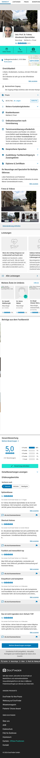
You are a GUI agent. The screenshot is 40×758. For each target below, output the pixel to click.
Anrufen (20, 52)
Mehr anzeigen (33, 81)
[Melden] (37, 515)
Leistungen (16, 2)
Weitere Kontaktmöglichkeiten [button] (18, 107)
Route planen (8, 62)
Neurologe (14, 661)
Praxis (26, 2)
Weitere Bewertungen (9, 441)
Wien (23, 661)
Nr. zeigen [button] (17, 101)
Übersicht (5, 2)
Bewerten (33, 52)
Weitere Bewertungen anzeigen (20, 645)
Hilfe (35, 283)
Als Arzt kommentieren (12, 515)
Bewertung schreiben (21, 466)
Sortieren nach (7, 482)
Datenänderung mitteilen (11, 226)
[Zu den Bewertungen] (22, 43)
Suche (5, 661)
